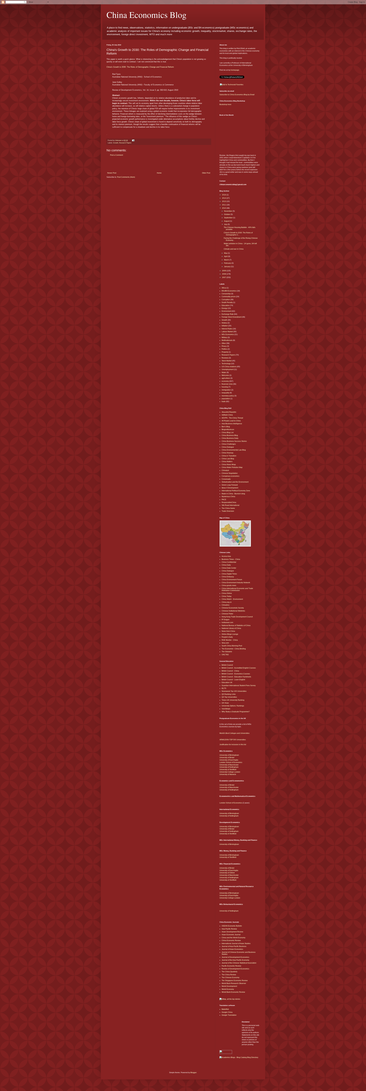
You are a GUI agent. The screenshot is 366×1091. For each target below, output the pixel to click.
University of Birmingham (229, 755)
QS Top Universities (229, 697)
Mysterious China (228, 497)
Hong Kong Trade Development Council (237, 617)
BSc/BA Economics (229, 291)
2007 (224, 277)
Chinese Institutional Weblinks (233, 611)
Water (224, 372)
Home (159, 173)
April (226, 256)
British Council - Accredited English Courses (239, 668)
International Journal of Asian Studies (236, 943)
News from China (228, 631)
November (228, 211)
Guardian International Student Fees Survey (239, 686)
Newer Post (111, 173)
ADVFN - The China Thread (232, 418)
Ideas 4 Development (230, 488)
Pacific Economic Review (231, 966)
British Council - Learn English (233, 680)
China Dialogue (228, 447)
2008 (224, 274)
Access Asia (226, 556)
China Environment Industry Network (236, 583)
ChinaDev (225, 605)
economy (225, 381)
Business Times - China (231, 559)
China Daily (226, 565)
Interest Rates (227, 329)
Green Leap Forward (230, 485)
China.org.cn (227, 602)
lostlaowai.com (227, 622)
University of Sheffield (227, 770)
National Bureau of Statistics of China (236, 625)
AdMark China (227, 415)
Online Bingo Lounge (230, 634)
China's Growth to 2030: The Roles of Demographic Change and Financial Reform (140, 67)
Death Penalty (227, 302)
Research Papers (125, 143)
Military (224, 337)
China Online (227, 593)
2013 (224, 201)
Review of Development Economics (235, 969)
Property (225, 352)
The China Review (229, 975)
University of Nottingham (228, 767)
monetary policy (228, 396)
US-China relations (229, 367)
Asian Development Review (232, 932)
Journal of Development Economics (235, 957)
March (226, 260)
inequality (225, 393)
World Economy (228, 989)
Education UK (227, 682)
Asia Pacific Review (229, 929)
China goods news (229, 585)
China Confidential (229, 562)
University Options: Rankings (233, 706)
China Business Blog (230, 435)
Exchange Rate (228, 314)
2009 (224, 271)
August (227, 221)
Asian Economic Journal (231, 935)
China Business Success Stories (234, 441)
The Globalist (227, 652)
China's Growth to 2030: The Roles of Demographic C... (238, 234)
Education (225, 305)
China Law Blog (228, 459)
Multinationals (227, 340)
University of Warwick (227, 774)
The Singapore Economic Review (235, 981)
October (227, 214)
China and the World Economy (233, 938)
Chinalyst (225, 470)
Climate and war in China (233, 249)
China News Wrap (229, 465)
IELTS (224, 688)
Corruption (226, 300)
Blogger (193, 1073)
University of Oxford (227, 873)
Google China (227, 1012)
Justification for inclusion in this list (232, 745)
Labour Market (227, 332)
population (226, 399)
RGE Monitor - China (230, 640)
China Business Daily (230, 438)
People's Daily (227, 637)
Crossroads (226, 479)
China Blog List (227, 433)
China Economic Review (231, 940)
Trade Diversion (228, 511)
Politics (224, 349)
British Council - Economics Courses (236, 674)
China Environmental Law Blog (234, 450)
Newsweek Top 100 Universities (234, 691)
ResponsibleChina (229, 502)
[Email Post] (133, 140)
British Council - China (230, 671)
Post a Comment (116, 155)
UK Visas (225, 703)
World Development (229, 986)
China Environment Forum (232, 580)
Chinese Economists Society (233, 608)
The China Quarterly (229, 972)
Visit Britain (226, 709)
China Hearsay (227, 453)
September (228, 218)
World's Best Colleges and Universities (234, 733)
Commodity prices (229, 297)
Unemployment (227, 369)
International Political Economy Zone (236, 491)
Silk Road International (230, 505)
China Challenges (229, 444)
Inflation (225, 326)
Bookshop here (225, 104)
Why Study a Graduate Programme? (236, 712)
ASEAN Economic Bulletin (232, 926)
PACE (224, 500)
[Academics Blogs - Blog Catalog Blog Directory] (238, 1057)
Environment (226, 311)
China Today (226, 596)
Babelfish (225, 1009)
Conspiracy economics (230, 476)
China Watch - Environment (232, 599)
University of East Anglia (228, 760)
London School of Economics (230, 762)
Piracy (224, 346)
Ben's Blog (226, 427)
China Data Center (229, 568)
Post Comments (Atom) (126, 177)
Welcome (225, 375)
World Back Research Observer (234, 983)
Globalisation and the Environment (235, 482)
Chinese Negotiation (230, 473)
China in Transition (229, 456)
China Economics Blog (146, 14)
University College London (229, 772)
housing (225, 387)
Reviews (225, 358)
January (227, 267)
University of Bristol (226, 758)
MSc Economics (228, 334)
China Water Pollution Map (232, 467)
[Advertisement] (158, 164)
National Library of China (231, 628)
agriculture (226, 378)
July (226, 224)
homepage (235, 70)
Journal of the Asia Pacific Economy (235, 960)
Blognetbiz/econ (228, 430)
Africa (224, 288)
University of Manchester (229, 765)
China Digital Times (229, 574)
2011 (224, 205)
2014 (224, 198)
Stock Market (227, 361)
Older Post (206, 173)
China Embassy (228, 577)
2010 (224, 208)
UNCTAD (225, 655)
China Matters (227, 462)
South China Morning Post (232, 646)
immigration (226, 390)
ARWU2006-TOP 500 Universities (232, 740)
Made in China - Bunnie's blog (233, 494)
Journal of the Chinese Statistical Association (239, 963)
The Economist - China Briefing (234, 649)
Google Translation (229, 1015)
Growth (115, 143)
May (226, 253)
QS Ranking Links (229, 694)
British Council (227, 665)
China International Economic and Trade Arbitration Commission (237, 589)
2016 (224, 195)
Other (224, 343)
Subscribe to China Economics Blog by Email (236, 95)
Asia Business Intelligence (232, 424)
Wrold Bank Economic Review (233, 992)
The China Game (228, 508)
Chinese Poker (227, 614)
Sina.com (225, 643)
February (227, 263)
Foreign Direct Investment (231, 317)
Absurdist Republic (229, 412)
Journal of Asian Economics (232, 949)
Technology (226, 364)
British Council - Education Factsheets (236, 677)
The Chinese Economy (230, 978)
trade (224, 401)
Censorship (226, 294)
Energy (224, 308)
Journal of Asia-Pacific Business (234, 946)
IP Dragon (225, 620)
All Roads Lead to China (231, 421)
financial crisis (227, 384)
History (224, 323)
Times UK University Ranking (233, 700)
